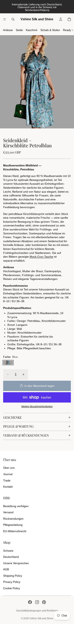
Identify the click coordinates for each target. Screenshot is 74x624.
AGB (6, 569)
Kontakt (8, 486)
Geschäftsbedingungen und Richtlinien (37, 610)
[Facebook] (30, 602)
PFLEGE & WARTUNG (18, 426)
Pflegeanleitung (12, 524)
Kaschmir (31, 30)
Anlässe (8, 30)
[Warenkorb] (69, 19)
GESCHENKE (12, 417)
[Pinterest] (44, 602)
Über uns (9, 467)
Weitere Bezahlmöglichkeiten (37, 406)
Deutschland (11, 556)
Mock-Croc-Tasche (41, 256)
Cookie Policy (11, 588)
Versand (8, 512)
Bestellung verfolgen (16, 506)
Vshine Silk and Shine (41, 618)
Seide (19, 30)
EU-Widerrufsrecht (14, 531)
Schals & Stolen (50, 30)
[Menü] (4, 19)
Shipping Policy (12, 575)
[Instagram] (37, 602)
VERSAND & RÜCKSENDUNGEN (26, 435)
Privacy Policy (11, 581)
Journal (7, 474)
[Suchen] (13, 19)
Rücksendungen (13, 518)
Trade (6, 480)
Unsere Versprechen (16, 563)
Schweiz (8, 550)
